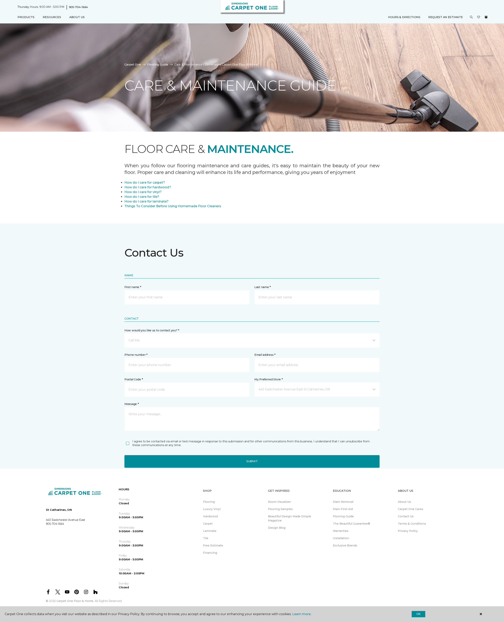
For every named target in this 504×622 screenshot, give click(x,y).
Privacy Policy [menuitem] (408, 531)
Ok (418, 614)
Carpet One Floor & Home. (75, 601)
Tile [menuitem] (205, 538)
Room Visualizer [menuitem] (279, 502)
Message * (131, 404)
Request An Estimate (445, 17)
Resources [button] (52, 17)
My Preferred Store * (268, 379)
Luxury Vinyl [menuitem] (211, 509)
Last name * (262, 287)
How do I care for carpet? (144, 182)
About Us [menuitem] (404, 502)
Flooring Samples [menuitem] (280, 509)
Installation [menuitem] (341, 538)
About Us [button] (77, 17)
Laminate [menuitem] (209, 531)
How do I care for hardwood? (147, 187)
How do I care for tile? (141, 197)
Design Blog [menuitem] (276, 528)
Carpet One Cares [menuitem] (410, 509)
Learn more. (301, 614)
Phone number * (135, 354)
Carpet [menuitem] (208, 523)
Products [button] (26, 17)
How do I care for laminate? (146, 201)
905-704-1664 (78, 7)
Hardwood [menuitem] (210, 516)
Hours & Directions (404, 17)
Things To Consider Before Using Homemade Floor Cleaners (172, 206)
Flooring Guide (157, 64)
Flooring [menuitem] (209, 502)
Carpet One (132, 64)
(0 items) (486, 17)
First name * (132, 287)
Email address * (264, 354)
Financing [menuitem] (210, 553)
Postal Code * (133, 379)
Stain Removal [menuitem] (343, 502)
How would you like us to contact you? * (151, 330)
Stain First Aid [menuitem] (343, 509)
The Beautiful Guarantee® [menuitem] (351, 523)
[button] (471, 17)
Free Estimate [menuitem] (213, 545)
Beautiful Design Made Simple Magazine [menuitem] (289, 518)
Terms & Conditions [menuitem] (412, 523)
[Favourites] (478, 17)
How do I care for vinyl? (143, 192)
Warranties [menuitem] (340, 531)
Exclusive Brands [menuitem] (345, 545)
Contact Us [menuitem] (406, 516)
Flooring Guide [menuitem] (343, 516)
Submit (252, 461)
